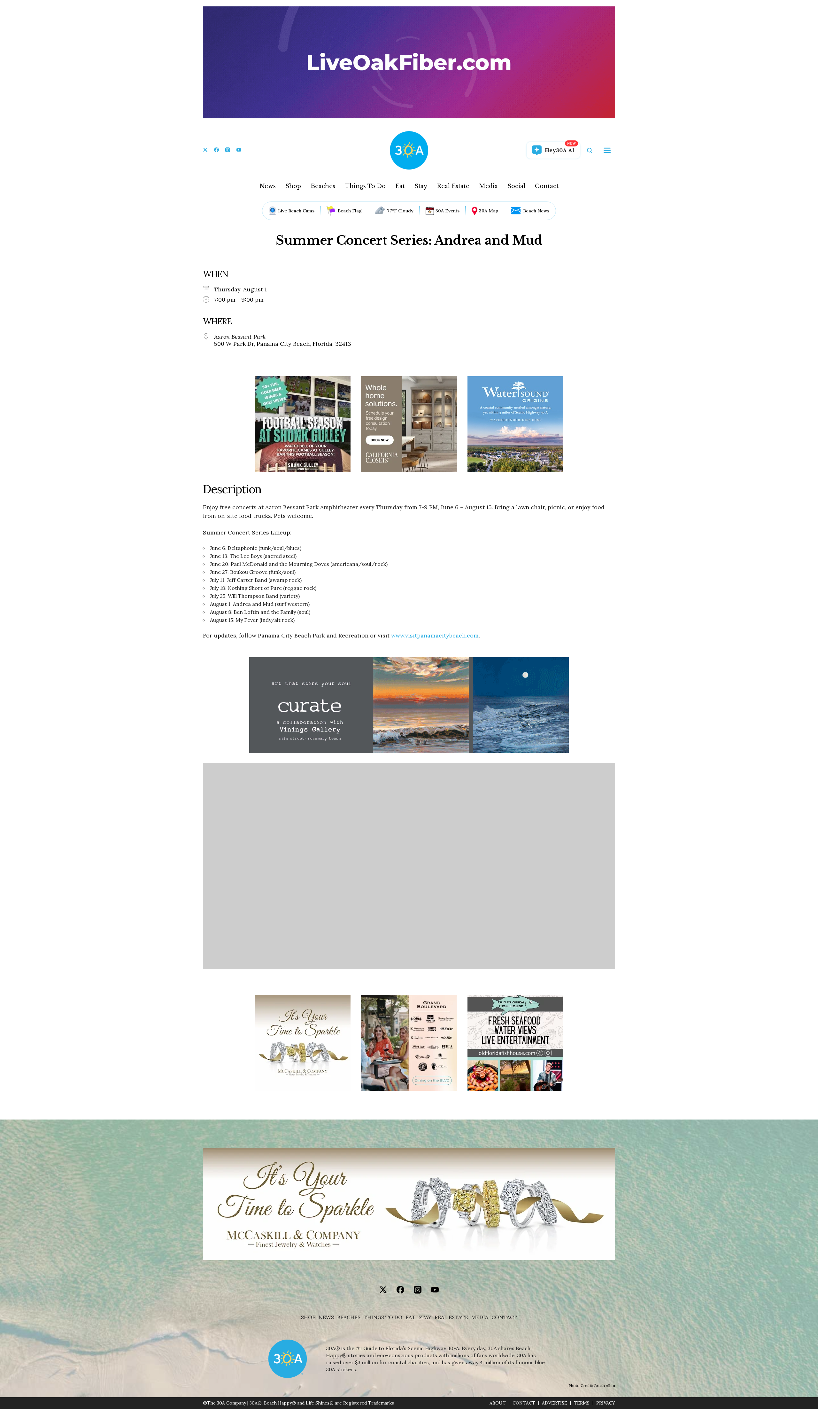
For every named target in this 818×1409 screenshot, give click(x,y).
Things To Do (365, 186)
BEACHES (348, 1317)
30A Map (488, 211)
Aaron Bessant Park (240, 336)
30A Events (447, 211)
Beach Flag (350, 211)
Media (488, 186)
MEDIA (479, 1317)
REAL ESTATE (451, 1317)
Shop (293, 186)
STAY (425, 1317)
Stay (420, 186)
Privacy (605, 1403)
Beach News (536, 211)
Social (516, 186)
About (498, 1403)
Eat (400, 186)
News (267, 186)
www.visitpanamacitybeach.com (435, 635)
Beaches (323, 186)
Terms (582, 1403)
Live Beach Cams (296, 211)
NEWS (326, 1317)
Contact (547, 186)
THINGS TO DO (383, 1317)
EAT (410, 1317)
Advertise (554, 1403)
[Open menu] (607, 150)
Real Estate (453, 186)
